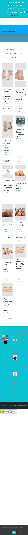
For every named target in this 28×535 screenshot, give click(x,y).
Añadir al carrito (5, 110)
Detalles (10, 108)
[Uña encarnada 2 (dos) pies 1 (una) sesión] (7, 289)
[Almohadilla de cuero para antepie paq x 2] (7, 126)
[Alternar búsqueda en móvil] (22, 27)
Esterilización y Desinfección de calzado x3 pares (8, 185)
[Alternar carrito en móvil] (19, 27)
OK (14, 532)
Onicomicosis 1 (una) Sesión (21, 185)
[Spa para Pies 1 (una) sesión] (7, 251)
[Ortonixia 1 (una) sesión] (7, 213)
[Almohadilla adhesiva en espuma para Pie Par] (7, 75)
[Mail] (5, 342)
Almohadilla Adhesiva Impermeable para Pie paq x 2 (21, 94)
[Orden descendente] (21, 49)
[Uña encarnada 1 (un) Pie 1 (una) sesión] (20, 250)
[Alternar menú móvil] (25, 27)
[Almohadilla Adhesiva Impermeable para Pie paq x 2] (20, 75)
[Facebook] (7, 336)
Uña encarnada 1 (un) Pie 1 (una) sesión (20, 264)
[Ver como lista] (15, 57)
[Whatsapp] (3, 336)
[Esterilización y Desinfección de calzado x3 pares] (7, 171)
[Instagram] (3, 339)
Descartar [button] (14, 15)
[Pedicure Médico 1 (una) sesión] (20, 212)
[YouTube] (7, 339)
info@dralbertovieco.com (14, 20)
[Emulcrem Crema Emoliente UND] (20, 121)
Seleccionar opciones (6, 161)
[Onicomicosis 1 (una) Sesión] (20, 173)
